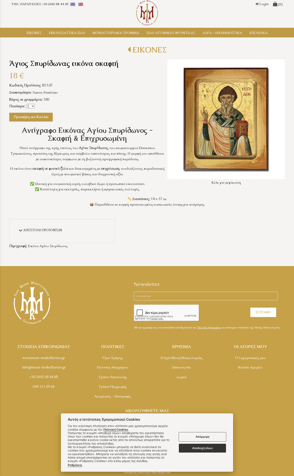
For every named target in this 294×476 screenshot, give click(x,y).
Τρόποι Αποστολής (112, 377)
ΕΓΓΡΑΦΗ (263, 312)
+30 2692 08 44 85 (43, 377)
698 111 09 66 (44, 386)
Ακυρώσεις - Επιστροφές (112, 396)
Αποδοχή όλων (202, 448)
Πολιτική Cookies (115, 429)
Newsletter (147, 284)
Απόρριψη (202, 437)
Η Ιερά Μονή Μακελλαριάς (182, 358)
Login (264, 4)
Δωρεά (181, 377)
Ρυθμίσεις (75, 465)
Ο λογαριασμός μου (250, 358)
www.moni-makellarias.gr (43, 358)
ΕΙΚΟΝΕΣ (149, 50)
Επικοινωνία (181, 367)
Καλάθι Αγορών (250, 367)
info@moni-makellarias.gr (44, 367)
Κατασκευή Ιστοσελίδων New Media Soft (147, 472)
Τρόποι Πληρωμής (113, 386)
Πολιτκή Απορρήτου (209, 327)
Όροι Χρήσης (112, 358)
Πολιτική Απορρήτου (112, 367)
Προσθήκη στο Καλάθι (31, 117)
